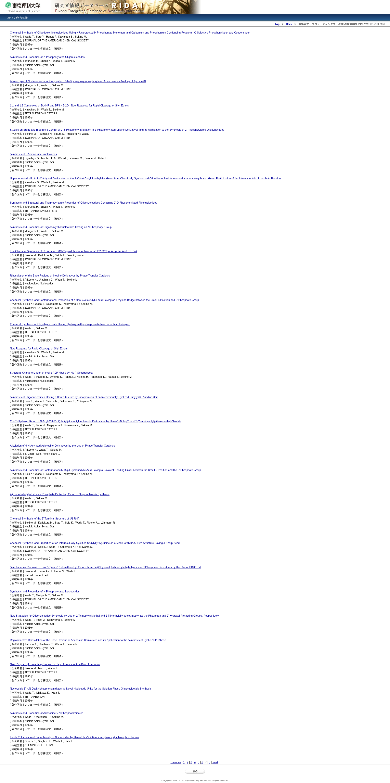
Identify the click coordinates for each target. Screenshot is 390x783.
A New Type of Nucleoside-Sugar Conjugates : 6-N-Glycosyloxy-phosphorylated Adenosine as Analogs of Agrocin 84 (78, 81)
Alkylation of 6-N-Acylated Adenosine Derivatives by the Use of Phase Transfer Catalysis (62, 445)
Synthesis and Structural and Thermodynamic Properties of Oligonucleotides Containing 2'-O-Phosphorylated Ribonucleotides (83, 202)
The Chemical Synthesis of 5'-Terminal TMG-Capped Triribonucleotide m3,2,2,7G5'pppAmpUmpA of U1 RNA (73, 251)
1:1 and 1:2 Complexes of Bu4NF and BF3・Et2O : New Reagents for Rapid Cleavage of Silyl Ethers (69, 105)
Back (289, 24)
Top (277, 24)
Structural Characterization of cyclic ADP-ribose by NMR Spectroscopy (51, 372)
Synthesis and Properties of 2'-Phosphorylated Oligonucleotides (47, 57)
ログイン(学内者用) (17, 17)
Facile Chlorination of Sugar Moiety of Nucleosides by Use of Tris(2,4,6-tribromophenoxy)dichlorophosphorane (74, 737)
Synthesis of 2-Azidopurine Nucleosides (33, 154)
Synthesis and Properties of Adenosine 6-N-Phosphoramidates (46, 713)
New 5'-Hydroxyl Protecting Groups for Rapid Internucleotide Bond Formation (55, 664)
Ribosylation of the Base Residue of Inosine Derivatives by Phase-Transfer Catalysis (60, 275)
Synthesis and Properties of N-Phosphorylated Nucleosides (45, 591)
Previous (176, 762)
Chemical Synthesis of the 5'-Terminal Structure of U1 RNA (44, 518)
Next (215, 762)
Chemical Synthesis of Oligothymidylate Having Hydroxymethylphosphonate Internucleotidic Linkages (70, 324)
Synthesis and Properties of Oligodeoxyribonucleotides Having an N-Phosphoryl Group (61, 227)
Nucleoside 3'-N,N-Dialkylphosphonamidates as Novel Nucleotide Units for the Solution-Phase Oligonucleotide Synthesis (81, 688)
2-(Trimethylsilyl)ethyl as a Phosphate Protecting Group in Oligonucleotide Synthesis (59, 494)
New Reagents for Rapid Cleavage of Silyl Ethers (39, 348)
